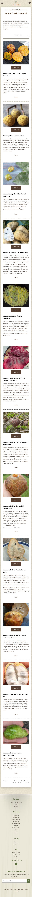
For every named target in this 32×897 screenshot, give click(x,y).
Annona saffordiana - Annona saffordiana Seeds (12, 754)
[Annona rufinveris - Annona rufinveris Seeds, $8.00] (16, 673)
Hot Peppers (16, 819)
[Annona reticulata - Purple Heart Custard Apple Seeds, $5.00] (16, 357)
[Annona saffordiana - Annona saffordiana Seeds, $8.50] (16, 732)
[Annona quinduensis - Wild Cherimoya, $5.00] (16, 232)
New (16, 829)
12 (18, 782)
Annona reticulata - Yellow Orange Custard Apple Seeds (14, 636)
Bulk (16, 831)
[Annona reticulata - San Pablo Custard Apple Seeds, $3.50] (16, 422)
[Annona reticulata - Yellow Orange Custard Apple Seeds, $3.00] (16, 614)
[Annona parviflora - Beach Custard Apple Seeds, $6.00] (16, 52)
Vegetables (16, 815)
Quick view (16, 67)
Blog (16, 804)
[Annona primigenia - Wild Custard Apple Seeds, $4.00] (16, 173)
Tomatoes (16, 821)
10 (13, 782)
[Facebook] (16, 863)
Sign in (16, 842)
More (16, 833)
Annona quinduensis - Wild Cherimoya (15, 253)
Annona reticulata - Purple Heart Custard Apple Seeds (14, 379)
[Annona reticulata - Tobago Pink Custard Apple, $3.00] (16, 485)
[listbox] (23, 35)
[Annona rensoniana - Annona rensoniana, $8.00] (16, 295)
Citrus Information (16, 802)
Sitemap (16, 806)
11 (15, 782)
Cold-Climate (16, 827)
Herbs (16, 825)
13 (20, 782)
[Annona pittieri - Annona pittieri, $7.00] (16, 115)
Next (26, 783)
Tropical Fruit (16, 817)
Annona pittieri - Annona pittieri (13, 136)
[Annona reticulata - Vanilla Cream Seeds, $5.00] (16, 549)
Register (16, 844)
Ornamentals (16, 823)
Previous (6, 781)
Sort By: (16, 35)
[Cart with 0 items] (29, 3)
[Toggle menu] (2, 3)
